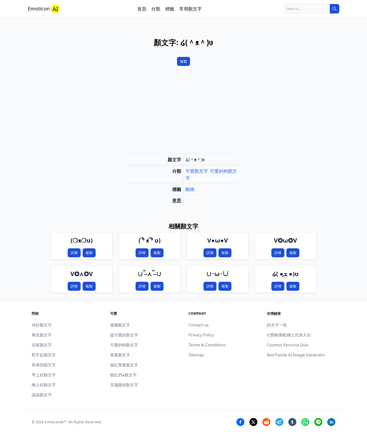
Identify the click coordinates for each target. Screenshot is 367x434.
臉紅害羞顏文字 (124, 365)
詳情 (74, 252)
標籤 (169, 9)
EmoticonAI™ (55, 422)
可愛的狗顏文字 (124, 345)
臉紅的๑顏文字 (123, 375)
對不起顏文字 (44, 355)
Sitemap (196, 355)
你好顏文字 (42, 325)
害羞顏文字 (120, 355)
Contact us (198, 325)
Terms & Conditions (207, 345)
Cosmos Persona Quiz (288, 345)
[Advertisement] (183, 111)
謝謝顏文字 (42, 395)
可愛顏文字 (196, 171)
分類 (155, 9)
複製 (183, 61)
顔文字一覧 (277, 325)
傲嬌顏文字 (120, 325)
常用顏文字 (190, 9)
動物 (189, 189)
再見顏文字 (42, 335)
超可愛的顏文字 (124, 335)
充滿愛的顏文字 (124, 385)
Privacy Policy (201, 335)
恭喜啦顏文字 (44, 365)
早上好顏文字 (44, 375)
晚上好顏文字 (44, 385)
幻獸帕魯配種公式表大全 (289, 335)
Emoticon (43, 9)
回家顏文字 (42, 345)
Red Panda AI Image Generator (296, 355)
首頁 (141, 9)
